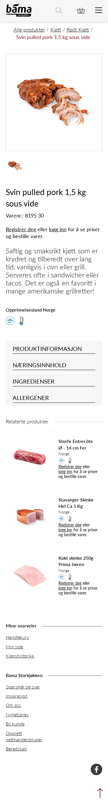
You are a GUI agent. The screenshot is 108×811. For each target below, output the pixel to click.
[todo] (98, 11)
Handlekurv (17, 637)
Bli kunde (15, 723)
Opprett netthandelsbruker (24, 736)
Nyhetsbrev (17, 714)
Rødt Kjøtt (78, 29)
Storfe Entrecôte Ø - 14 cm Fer (75, 444)
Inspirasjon (17, 696)
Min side (14, 646)
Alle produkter (29, 29)
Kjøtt (55, 29)
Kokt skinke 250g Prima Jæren (75, 561)
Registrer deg (21, 229)
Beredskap (16, 748)
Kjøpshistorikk (20, 655)
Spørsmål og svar (23, 686)
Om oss (13, 705)
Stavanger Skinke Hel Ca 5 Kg (76, 503)
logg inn (58, 229)
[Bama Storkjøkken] (19, 15)
